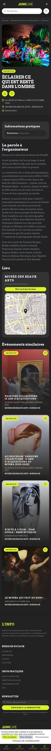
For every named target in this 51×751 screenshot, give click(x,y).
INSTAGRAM (7, 655)
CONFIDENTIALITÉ (10, 684)
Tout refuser (26, 737)
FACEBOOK (7, 651)
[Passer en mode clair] (46, 4)
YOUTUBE (6, 663)
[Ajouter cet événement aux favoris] (12, 93)
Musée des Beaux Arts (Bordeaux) (25, 20)
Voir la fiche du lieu (25, 289)
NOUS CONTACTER (10, 676)
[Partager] (5, 93)
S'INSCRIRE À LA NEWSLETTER (25, 708)
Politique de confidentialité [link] (26, 741)
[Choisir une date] (46, 11)
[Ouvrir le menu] (4, 4)
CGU (4, 688)
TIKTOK (5, 659)
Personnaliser (42, 737)
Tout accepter (9, 737)
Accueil (5, 20)
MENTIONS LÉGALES (11, 680)
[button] (25, 311)
